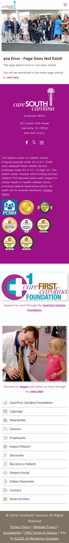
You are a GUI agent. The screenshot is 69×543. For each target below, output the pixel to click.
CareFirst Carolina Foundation (31, 402)
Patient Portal (19, 472)
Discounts (17, 455)
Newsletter (18, 420)
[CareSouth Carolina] (8, 4)
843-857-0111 (34, 133)
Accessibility (12, 532)
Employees (18, 438)
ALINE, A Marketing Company (36, 538)
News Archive (20, 499)
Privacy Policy (20, 526)
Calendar (16, 411)
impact (24, 386)
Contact (15, 490)
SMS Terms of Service (40, 532)
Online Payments (22, 481)
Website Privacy (45, 526)
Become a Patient (23, 464)
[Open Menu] (65, 4)
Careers (15, 429)
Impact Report (20, 446)
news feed (36, 391)
